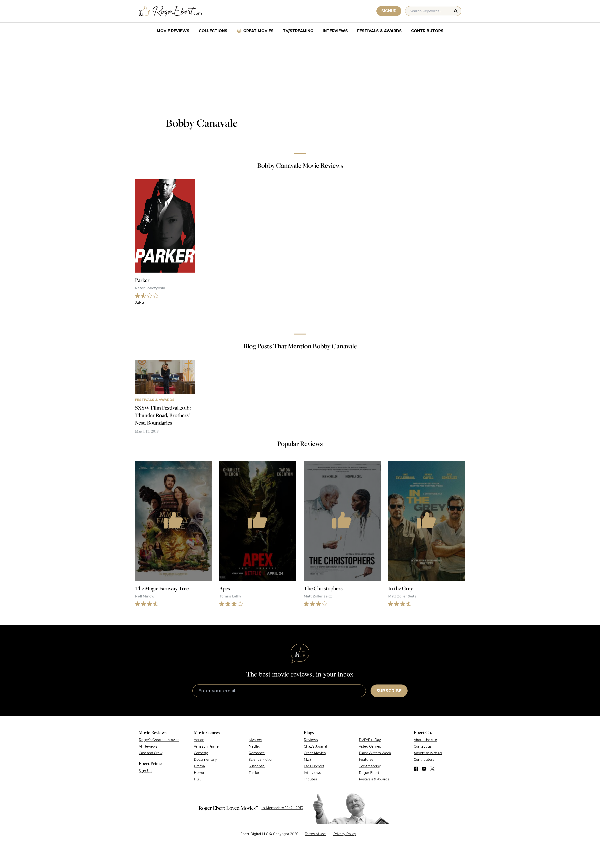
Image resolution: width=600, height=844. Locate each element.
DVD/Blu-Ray (370, 740)
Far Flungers (314, 766)
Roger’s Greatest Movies (159, 740)
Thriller (254, 773)
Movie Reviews (173, 31)
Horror (199, 773)
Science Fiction (261, 759)
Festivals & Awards (379, 31)
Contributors (427, 31)
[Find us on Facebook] (416, 769)
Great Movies (258, 31)
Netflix (254, 746)
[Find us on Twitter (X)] (432, 769)
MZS (307, 759)
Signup (388, 11)
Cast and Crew (150, 753)
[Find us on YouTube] (424, 769)
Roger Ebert (369, 773)
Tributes (310, 779)
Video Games (370, 746)
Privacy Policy (344, 834)
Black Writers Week (375, 753)
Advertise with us (428, 753)
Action (199, 740)
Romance (257, 753)
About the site (425, 740)
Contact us (422, 746)
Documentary (205, 759)
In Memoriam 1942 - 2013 (282, 808)
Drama (199, 766)
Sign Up (145, 771)
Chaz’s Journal (315, 746)
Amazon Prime (206, 746)
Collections (213, 31)
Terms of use (315, 834)
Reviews (311, 740)
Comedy (201, 753)
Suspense (257, 766)
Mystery (255, 740)
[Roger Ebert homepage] (170, 11)
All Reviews (148, 746)
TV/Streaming (298, 31)
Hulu (198, 779)
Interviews (335, 31)
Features (366, 759)
